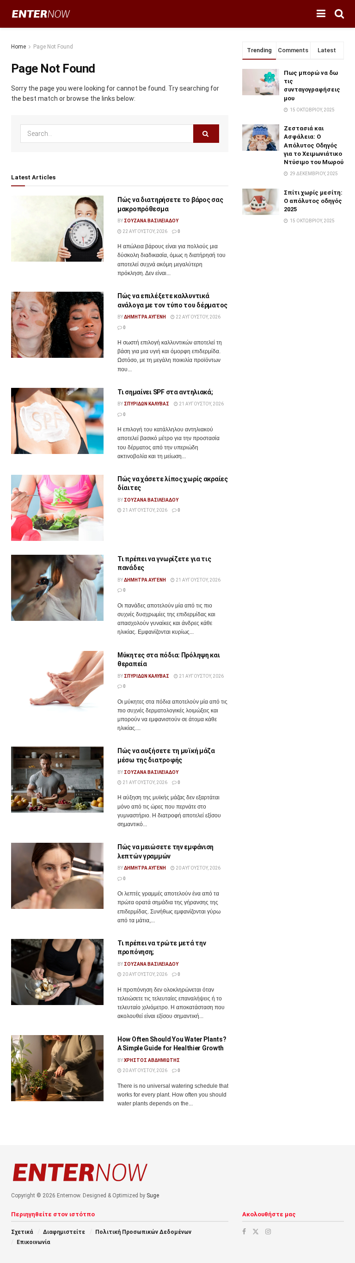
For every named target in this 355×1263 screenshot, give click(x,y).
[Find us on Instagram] (268, 1231)
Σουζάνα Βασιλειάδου (151, 220)
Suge (153, 1195)
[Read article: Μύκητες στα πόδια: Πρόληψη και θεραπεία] (57, 684)
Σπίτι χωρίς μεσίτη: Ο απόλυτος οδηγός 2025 (313, 201)
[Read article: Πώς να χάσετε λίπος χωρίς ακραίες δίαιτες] (57, 508)
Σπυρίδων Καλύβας (146, 403)
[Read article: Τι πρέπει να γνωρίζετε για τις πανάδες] (57, 588)
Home (18, 46)
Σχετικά (22, 1232)
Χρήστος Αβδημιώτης (152, 1060)
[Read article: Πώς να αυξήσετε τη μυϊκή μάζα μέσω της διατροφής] (57, 780)
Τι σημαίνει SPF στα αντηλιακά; (165, 392)
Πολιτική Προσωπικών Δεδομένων (143, 1232)
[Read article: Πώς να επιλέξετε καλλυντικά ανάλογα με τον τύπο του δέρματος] (57, 325)
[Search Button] (339, 14)
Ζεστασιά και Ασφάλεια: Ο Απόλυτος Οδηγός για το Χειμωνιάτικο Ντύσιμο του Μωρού (313, 145)
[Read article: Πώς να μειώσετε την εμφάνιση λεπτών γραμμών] (57, 876)
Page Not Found (53, 46)
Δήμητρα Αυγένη (145, 316)
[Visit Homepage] (41, 14)
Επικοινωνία (33, 1242)
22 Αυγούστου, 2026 (144, 231)
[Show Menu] (321, 14)
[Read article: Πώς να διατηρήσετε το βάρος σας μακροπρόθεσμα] (57, 229)
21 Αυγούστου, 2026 (201, 403)
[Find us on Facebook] (244, 1231)
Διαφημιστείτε (64, 1232)
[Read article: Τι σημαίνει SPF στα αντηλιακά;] (57, 421)
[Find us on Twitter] (255, 1231)
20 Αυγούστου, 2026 (197, 868)
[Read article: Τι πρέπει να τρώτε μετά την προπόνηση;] (57, 972)
